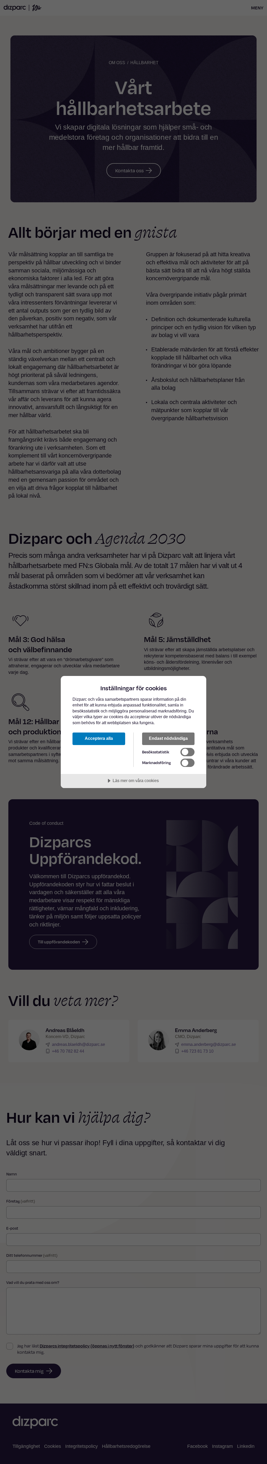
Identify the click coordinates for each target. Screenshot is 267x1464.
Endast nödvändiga (168, 738)
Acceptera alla (99, 738)
